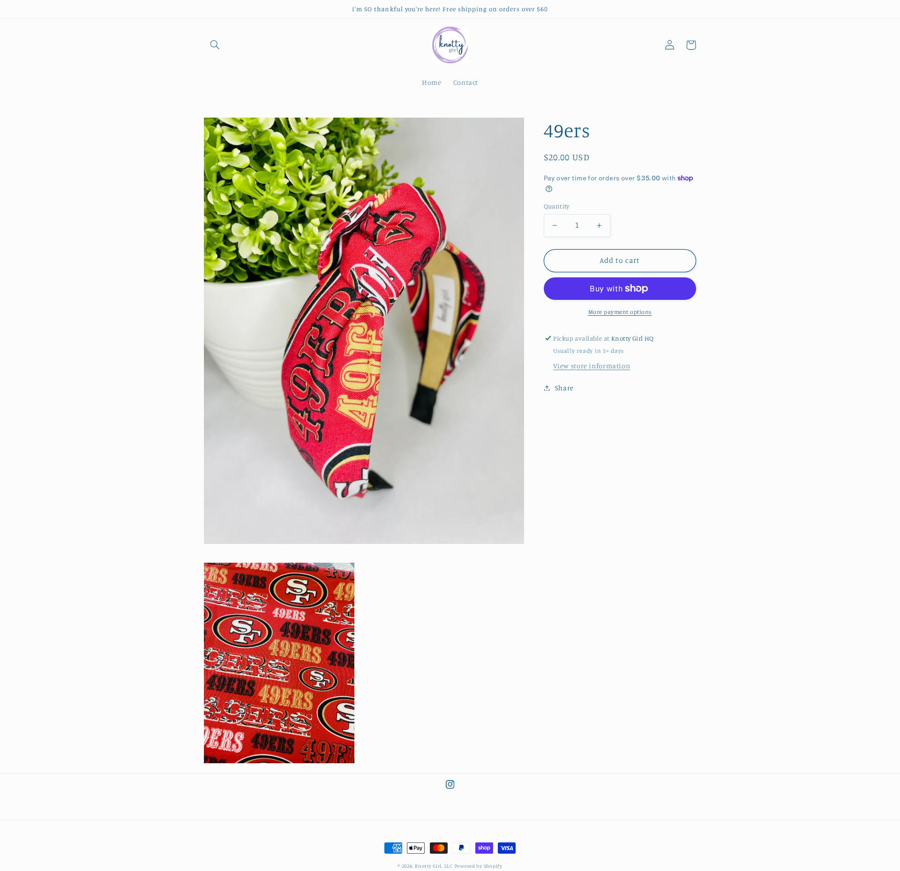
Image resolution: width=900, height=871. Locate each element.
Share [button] (564, 388)
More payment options (620, 311)
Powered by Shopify (478, 866)
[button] (214, 45)
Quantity (557, 206)
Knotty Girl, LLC (434, 866)
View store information (591, 366)
